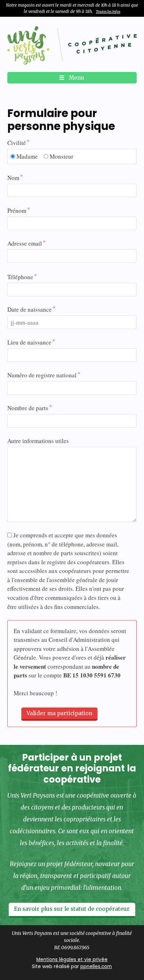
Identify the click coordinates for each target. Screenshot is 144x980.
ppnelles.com (96, 966)
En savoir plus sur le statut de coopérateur (72, 909)
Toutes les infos (108, 11)
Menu (75, 77)
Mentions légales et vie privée (72, 959)
